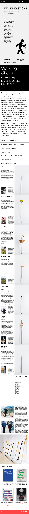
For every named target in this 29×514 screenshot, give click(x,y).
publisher (14, 5)
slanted (3, 2)
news (2, 5)
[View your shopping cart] (25, 1)
